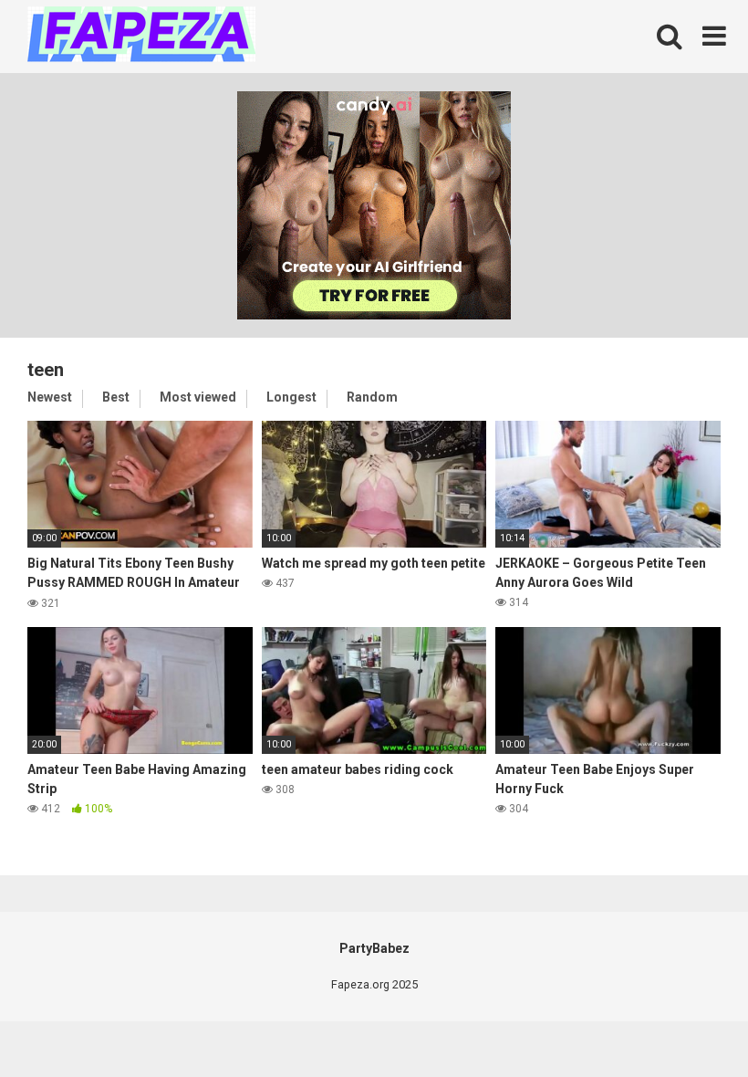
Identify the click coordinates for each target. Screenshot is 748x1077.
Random (372, 397)
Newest (49, 397)
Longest (291, 397)
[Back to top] (687, 1021)
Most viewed (198, 397)
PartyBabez (374, 948)
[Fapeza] (141, 37)
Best (116, 397)
